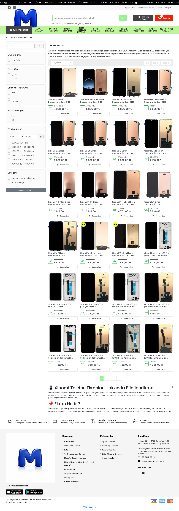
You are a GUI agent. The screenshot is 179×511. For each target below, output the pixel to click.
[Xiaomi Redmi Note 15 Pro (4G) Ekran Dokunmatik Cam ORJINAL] (95, 338)
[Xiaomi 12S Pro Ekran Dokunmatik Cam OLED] (127, 82)
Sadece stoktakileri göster (23, 178)
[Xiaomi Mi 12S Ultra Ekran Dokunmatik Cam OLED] (95, 82)
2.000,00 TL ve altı (20, 143)
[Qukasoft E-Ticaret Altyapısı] (89, 508)
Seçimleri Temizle (25, 190)
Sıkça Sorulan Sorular (146, 7)
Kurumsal (67, 436)
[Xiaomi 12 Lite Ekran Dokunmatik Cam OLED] (158, 133)
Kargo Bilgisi (69, 469)
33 (119, 378)
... (114, 378)
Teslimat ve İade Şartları (74, 454)
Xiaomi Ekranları (109, 450)
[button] (164, 18)
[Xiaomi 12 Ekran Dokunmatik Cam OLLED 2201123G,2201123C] (127, 133)
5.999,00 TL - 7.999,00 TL (23, 155)
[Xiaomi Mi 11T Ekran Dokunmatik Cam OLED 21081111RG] (95, 185)
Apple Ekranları (108, 441)
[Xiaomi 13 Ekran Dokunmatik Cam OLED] (63, 82)
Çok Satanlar (68, 23)
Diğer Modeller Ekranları (112, 454)
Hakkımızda (69, 441)
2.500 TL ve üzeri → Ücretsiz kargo (76, 2)
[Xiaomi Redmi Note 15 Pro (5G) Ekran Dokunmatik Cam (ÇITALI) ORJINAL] (127, 287)
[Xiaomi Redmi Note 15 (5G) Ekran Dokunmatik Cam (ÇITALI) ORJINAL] (127, 338)
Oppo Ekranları (108, 458)
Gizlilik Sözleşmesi (72, 446)
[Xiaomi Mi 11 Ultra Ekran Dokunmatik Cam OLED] (127, 185)
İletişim (168, 7)
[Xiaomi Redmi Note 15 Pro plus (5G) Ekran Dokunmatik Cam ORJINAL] (95, 287)
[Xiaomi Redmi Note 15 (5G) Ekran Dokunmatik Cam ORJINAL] (158, 338)
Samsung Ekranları (110, 446)
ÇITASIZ (15, 78)
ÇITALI (14, 74)
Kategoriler (106, 436)
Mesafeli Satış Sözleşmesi (75, 458)
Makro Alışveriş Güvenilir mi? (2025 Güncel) (79, 464)
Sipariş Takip (130, 7)
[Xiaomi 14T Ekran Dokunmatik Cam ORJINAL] (63, 236)
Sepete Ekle (64, 114)
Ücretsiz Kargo (18, 182)
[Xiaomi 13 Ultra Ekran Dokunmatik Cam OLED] (127, 236)
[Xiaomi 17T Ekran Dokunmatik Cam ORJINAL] (158, 185)
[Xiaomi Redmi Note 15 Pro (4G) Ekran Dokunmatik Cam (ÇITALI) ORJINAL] (158, 236)
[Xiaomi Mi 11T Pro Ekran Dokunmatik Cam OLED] (63, 185)
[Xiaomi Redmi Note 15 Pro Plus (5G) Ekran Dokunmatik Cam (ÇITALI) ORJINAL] (63, 287)
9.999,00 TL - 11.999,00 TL (23, 164)
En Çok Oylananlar (83, 23)
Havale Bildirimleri (72, 481)
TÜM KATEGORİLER (20, 30)
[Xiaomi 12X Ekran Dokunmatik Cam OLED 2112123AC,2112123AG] (63, 133)
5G (13, 115)
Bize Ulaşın (144, 436)
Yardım (159, 7)
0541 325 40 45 (148, 457)
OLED (14, 97)
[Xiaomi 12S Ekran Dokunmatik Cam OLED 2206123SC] (95, 133)
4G (13, 120)
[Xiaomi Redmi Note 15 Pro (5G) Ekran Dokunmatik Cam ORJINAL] (158, 287)
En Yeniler (56, 23)
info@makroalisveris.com (153, 461)
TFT (13, 93)
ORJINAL (15, 101)
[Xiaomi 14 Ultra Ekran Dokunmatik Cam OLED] (95, 236)
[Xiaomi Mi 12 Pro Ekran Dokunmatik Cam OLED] (158, 82)
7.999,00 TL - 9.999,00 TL (23, 159)
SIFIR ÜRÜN (16, 60)
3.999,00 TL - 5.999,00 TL (23, 151)
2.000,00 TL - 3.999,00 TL (23, 147)
